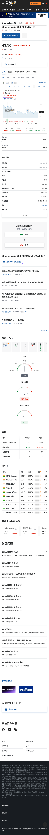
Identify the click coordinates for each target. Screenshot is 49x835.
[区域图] (7, 83)
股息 (27, 77)
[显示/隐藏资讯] (15, 83)
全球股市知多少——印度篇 (13, 320)
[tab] (6, 347)
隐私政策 (4, 813)
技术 (28, 72)
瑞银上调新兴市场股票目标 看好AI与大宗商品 (20, 271)
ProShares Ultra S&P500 (12, 528)
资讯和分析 (19, 72)
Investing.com (6, 274)
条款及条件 (5, 806)
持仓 (14, 77)
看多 (26, 245)
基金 (37, 9)
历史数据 (21, 77)
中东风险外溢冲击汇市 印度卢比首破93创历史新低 (22, 282)
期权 (33, 77)
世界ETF (30, 9)
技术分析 (6, 338)
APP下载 (5, 746)
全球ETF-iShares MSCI (30, 528)
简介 (8, 77)
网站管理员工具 (7, 755)
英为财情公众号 (6, 312)
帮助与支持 (30, 751)
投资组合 (5, 751)
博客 (3, 741)
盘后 (5, 58)
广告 (28, 746)
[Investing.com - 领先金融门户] (11, 3)
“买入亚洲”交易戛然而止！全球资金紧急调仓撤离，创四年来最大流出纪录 (24, 295)
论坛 (34, 72)
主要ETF (20, 9)
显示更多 (24, 215)
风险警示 (4, 820)
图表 (10, 72)
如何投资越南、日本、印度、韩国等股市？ (19, 308)
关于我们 (29, 741)
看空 (26, 235)
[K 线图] (4, 83)
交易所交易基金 (8, 9)
